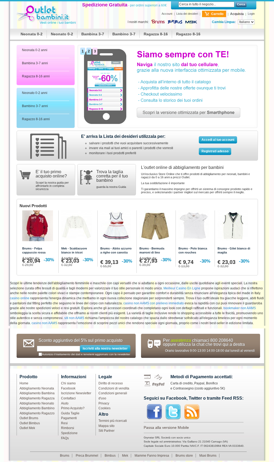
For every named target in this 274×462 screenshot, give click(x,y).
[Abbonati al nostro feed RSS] (192, 412)
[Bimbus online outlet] (175, 22)
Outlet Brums (29, 418)
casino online (19, 298)
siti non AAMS (74, 318)
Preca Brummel (87, 455)
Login (251, 13)
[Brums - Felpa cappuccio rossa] (39, 227)
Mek (125, 455)
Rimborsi (67, 428)
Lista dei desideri (187, 13)
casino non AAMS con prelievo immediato (153, 303)
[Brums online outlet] (157, 21)
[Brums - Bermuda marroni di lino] (156, 227)
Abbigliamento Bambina (37, 393)
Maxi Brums (207, 455)
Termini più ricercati (112, 421)
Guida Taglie (70, 413)
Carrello (217, 14)
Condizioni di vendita (113, 388)
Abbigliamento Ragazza (37, 398)
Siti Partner (106, 431)
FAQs (65, 438)
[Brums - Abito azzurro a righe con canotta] (117, 227)
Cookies (104, 408)
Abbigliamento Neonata (37, 388)
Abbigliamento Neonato (37, 403)
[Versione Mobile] (167, 47)
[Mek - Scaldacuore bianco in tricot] (78, 227)
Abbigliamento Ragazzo (37, 413)
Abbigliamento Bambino (37, 408)
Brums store (184, 455)
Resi (64, 423)
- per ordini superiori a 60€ (124, 5)
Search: (175, 4)
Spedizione (69, 433)
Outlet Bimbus (30, 423)
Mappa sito (106, 426)
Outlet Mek (27, 428)
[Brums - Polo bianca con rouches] (195, 227)
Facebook (68, 388)
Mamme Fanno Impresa (152, 455)
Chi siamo (68, 383)
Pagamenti (69, 418)
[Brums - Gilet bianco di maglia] (234, 227)
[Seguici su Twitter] (173, 412)
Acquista (237, 14)
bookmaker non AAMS (239, 308)
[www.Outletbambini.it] (47, 15)
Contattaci (68, 398)
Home (24, 383)
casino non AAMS (44, 323)
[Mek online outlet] (191, 22)
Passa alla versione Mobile (166, 427)
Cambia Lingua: (224, 22)
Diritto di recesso (110, 383)
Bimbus (110, 455)
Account (167, 13)
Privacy (103, 403)
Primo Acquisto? (73, 408)
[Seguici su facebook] (154, 412)
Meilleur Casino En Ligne (181, 288)
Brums (64, 455)
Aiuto (64, 403)
